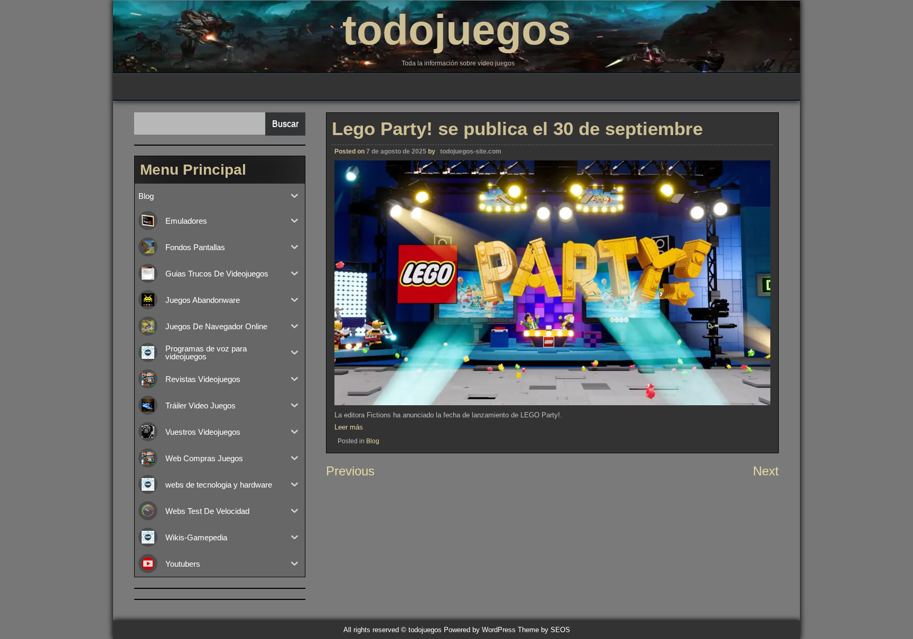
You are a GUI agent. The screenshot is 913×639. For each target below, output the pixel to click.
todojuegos (456, 29)
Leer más (348, 427)
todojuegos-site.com (470, 151)
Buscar (285, 123)
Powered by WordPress (480, 630)
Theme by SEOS (544, 630)
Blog (372, 441)
